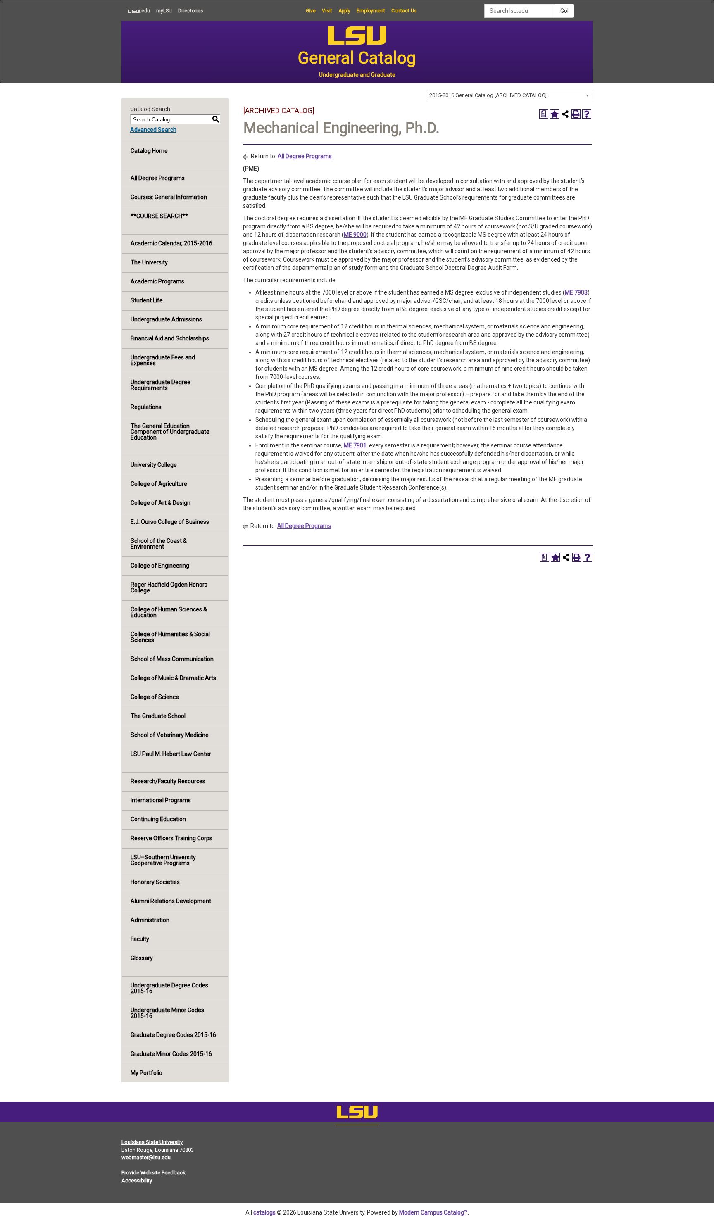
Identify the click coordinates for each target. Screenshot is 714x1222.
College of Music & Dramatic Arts (173, 678)
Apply (344, 11)
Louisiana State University (152, 1142)
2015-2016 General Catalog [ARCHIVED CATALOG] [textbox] (488, 95)
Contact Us (404, 11)
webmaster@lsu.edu (146, 1157)
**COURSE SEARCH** (159, 216)
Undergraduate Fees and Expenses (163, 360)
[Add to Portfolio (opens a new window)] (554, 114)
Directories (190, 11)
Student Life (147, 300)
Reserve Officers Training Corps (171, 838)
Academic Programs (157, 281)
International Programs (161, 800)
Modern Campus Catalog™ (433, 1212)
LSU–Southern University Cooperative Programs (163, 860)
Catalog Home (149, 150)
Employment (371, 11)
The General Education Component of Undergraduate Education (170, 432)
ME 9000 (355, 234)
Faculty (140, 939)
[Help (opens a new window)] (586, 114)
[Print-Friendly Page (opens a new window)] (576, 114)
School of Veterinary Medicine (170, 735)
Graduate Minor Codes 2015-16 (171, 1054)
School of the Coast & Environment (159, 543)
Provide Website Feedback (153, 1173)
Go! (564, 10)
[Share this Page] (565, 114)
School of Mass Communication (172, 659)
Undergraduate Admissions (166, 319)
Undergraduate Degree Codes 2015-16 (169, 988)
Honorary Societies (155, 882)
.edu (135, 10)
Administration (150, 920)
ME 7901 (355, 445)
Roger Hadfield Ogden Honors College (169, 587)
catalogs (264, 1212)
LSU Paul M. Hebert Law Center (171, 754)
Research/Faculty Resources (168, 781)
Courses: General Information (169, 197)
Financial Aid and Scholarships (170, 338)
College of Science (155, 697)
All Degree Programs (158, 178)
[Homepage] (357, 1114)
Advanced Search (153, 129)
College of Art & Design (160, 502)
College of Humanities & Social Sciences (170, 637)
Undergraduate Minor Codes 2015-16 (167, 1013)
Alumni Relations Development (171, 901)
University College (154, 464)
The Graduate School (158, 716)
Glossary (142, 958)
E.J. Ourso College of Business (170, 521)
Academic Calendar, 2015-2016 (171, 243)
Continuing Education (158, 819)
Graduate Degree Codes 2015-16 (173, 1035)
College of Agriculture (159, 483)
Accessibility (136, 1180)
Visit (327, 11)
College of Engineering (160, 565)
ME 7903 (576, 292)
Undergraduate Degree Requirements (160, 385)
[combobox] (509, 95)
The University (149, 262)
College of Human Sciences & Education (169, 612)
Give (311, 11)
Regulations (146, 407)
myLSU (164, 11)
